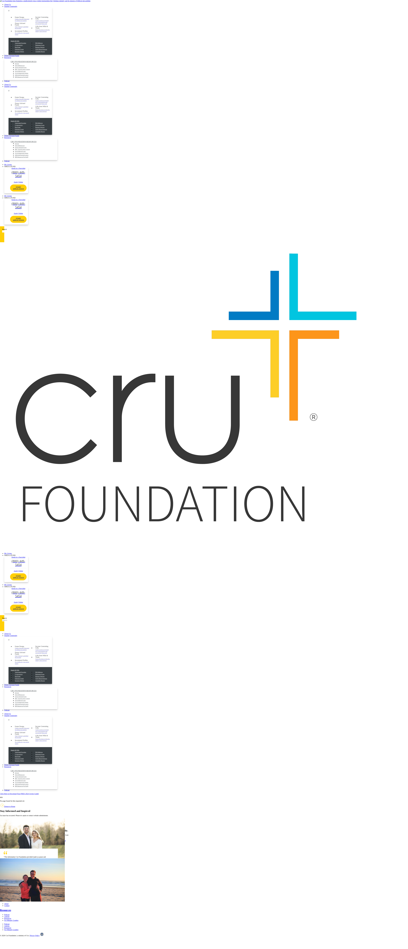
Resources (7, 57)
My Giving (8, 164)
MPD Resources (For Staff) (21, 77)
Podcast (6, 81)
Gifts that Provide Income (21, 75)
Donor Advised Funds (11, 56)
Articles (17, 63)
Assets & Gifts (15, 41)
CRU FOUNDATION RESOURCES (23, 62)
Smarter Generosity (10, 6)
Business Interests (40, 47)
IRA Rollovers (39, 43)
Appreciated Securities (20, 43)
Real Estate (17, 47)
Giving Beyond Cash (20, 71)
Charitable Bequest (40, 51)
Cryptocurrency (19, 45)
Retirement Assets (39, 45)
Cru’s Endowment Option (21, 73)
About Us (7, 4)
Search (4, 229)
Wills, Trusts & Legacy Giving (22, 69)
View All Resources (20, 65)
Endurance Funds (19, 49)
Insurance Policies (19, 51)
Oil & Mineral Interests (41, 49)
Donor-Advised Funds (20, 67)
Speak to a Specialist (18, 173)
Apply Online (18, 185)
